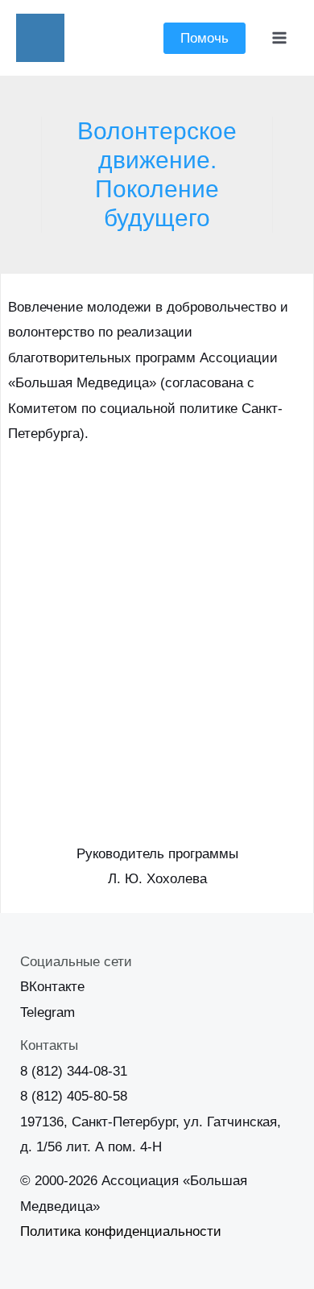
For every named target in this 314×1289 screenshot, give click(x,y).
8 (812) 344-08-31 (73, 1071)
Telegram (47, 1012)
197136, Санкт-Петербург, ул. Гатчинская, (150, 1122)
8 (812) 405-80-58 (73, 1096)
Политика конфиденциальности (120, 1231)
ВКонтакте (52, 986)
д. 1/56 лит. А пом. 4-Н (91, 1147)
